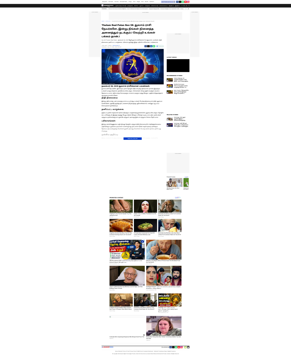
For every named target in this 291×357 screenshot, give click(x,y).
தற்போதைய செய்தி (120, 5)
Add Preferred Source (167, 1)
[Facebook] (177, 2)
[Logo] (108, 5)
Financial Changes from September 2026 (170, 8)
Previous (186, 9)
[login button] (184, 6)
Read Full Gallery (133, 138)
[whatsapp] (183, 2)
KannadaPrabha (123, 1)
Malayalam (104, 1)
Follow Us (161, 46)
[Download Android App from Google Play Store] (185, 347)
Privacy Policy (133, 351)
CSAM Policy (139, 351)
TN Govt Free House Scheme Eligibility (117, 8)
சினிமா (136, 5)
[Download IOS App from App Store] (188, 347)
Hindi (142, 1)
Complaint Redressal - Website (150, 351)
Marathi (146, 1)
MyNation (152, 1)
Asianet (107, 347)
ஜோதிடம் (171, 5)
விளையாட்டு (154, 5)
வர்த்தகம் (147, 5)
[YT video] (185, 2)
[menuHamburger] (186, 5)
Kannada (116, 1)
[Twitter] (180, 2)
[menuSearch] (189, 5)
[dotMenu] (182, 5)
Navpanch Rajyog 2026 (154, 8)
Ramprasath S (116, 45)
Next (188, 9)
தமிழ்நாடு (130, 5)
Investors (173, 351)
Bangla (138, 1)
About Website (118, 351)
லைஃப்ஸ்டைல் (163, 5)
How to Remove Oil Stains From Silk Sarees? (137, 8)
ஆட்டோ (142, 5)
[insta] (188, 2)
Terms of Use (126, 351)
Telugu (130, 1)
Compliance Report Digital (165, 351)
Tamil (134, 1)
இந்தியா (177, 5)
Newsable (110, 1)
